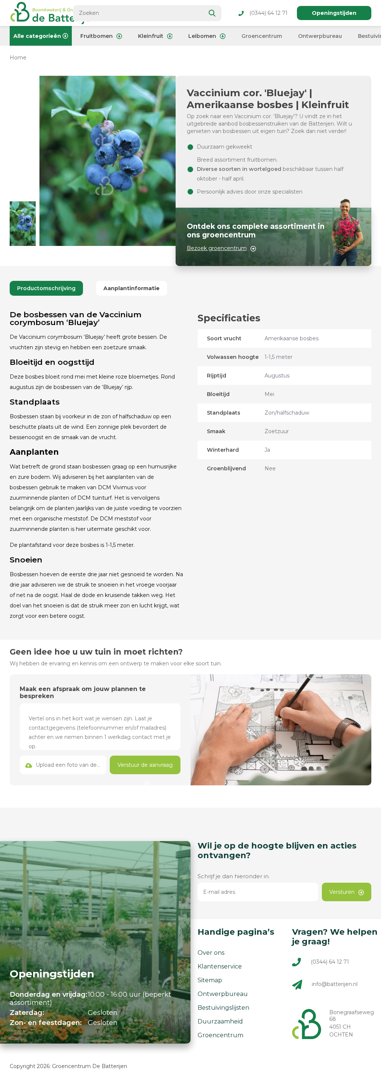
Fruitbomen (96, 36)
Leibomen (202, 36)
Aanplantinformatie (131, 288)
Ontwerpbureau (320, 36)
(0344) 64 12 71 (268, 13)
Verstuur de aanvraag (145, 765)
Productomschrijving (46, 288)
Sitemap (210, 980)
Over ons (211, 952)
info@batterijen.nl (335, 984)
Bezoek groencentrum (217, 248)
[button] (23, 223)
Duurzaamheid (220, 1021)
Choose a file (63, 765)
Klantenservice (220, 966)
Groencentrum (261, 36)
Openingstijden (334, 13)
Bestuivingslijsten (223, 1007)
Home (18, 57)
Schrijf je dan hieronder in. (234, 876)
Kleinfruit (150, 36)
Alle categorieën (37, 36)
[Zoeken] (212, 13)
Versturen (342, 892)
